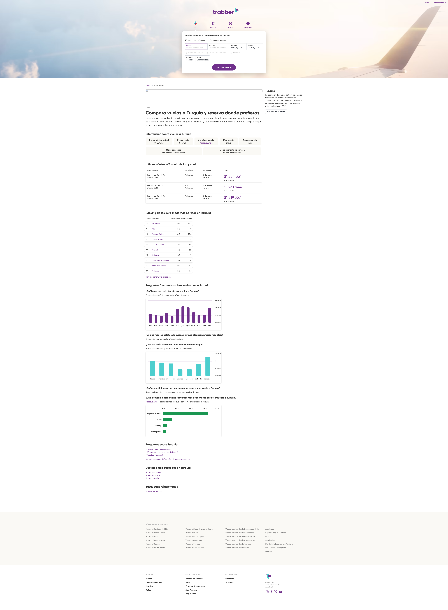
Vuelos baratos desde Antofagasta (240, 540)
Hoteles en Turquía (153, 491)
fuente (148, 108)
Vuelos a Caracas (153, 544)
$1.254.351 (232, 176)
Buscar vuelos (224, 67)
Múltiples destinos (219, 40)
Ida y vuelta (192, 40)
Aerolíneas (269, 529)
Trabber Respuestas (195, 586)
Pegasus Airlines (206, 143)
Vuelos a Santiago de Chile (157, 529)
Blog (188, 582)
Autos (148, 590)
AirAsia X (155, 250)
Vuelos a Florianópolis (195, 536)
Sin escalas (237, 53)
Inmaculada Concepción (275, 548)
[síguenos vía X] (275, 593)
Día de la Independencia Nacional (279, 544)
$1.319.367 (232, 197)
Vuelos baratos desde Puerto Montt (240, 536)
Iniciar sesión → (440, 3)
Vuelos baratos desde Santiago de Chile (242, 529)
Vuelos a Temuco (193, 544)
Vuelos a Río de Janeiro (155, 548)
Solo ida (204, 40)
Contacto (229, 579)
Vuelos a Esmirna (153, 475)
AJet (153, 229)
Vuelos (149, 579)
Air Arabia (155, 271)
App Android (191, 590)
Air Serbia (155, 255)
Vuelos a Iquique (193, 533)
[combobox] (196, 46)
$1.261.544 (233, 187)
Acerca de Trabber (194, 579)
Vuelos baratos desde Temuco (238, 544)
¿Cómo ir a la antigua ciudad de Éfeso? (162, 452)
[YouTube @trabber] (280, 593)
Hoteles (149, 586)
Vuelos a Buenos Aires (155, 540)
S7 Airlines (156, 224)
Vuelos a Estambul (153, 472)
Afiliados (229, 582)
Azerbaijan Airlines (159, 266)
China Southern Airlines (161, 260)
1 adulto (189, 60)
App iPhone (191, 593)
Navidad (268, 551)
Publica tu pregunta (181, 459)
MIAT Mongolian (158, 245)
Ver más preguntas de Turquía (158, 459)
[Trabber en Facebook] (271, 593)
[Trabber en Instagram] (267, 593)
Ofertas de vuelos (154, 582)
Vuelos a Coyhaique (194, 540)
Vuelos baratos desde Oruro (237, 548)
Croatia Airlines (157, 239)
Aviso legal (269, 587)
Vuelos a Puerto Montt (155, 533)
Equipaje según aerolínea (275, 533)
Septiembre (270, 540)
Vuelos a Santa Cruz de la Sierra (199, 529)
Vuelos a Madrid (152, 536)
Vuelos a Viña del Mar (195, 548)
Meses (268, 536)
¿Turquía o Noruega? (154, 455)
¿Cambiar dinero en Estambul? (158, 449)
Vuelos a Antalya (153, 478)
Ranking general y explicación (158, 277)
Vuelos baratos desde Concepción (239, 533)
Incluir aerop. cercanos (195, 53)
